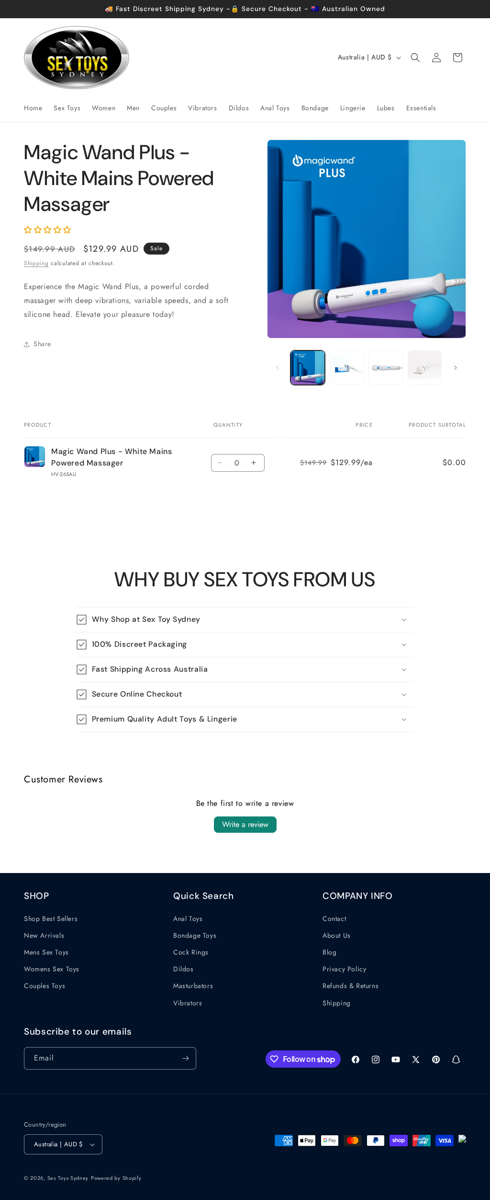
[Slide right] (455, 367)
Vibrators (187, 1003)
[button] (415, 57)
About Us (337, 935)
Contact (334, 918)
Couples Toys (44, 985)
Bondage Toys (194, 935)
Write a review (245, 824)
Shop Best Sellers (51, 918)
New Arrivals (44, 935)
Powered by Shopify (116, 1178)
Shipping (36, 263)
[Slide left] (277, 367)
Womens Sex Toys (51, 969)
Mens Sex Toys (46, 952)
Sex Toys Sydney (68, 1178)
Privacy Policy (344, 969)
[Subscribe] (185, 1058)
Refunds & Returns (351, 985)
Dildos (183, 969)
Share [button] (42, 344)
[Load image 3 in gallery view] (385, 367)
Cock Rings (191, 952)
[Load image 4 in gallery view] (425, 367)
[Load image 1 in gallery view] (307, 367)
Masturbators (193, 985)
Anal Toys (187, 918)
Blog (329, 952)
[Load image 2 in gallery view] (347, 367)
